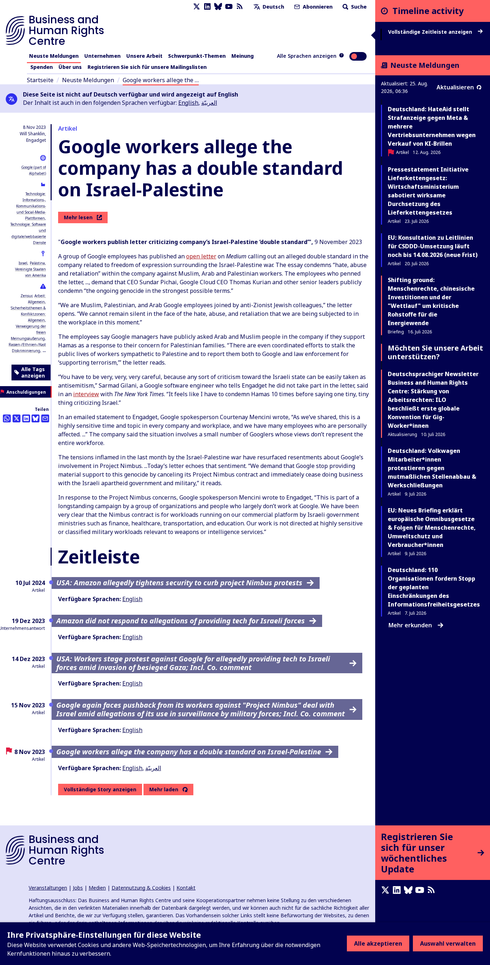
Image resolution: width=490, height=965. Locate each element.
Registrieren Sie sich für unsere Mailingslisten (147, 67)
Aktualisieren (455, 87)
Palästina (37, 263)
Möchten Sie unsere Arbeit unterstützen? (435, 352)
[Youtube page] (229, 6)
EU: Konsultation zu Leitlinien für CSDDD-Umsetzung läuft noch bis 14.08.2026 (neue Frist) (432, 246)
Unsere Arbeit (144, 55)
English (188, 103)
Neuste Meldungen (54, 55)
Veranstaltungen (48, 887)
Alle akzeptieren (378, 943)
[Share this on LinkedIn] (26, 418)
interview (86, 394)
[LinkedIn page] (207, 6)
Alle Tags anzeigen (33, 372)
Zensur (26, 295)
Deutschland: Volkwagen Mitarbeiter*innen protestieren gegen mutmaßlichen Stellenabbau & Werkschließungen (432, 468)
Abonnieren (317, 6)
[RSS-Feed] (239, 6)
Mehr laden (163, 789)
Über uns (70, 67)
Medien (97, 887)
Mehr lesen (78, 217)
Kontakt (185, 887)
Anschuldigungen (26, 392)
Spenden (41, 67)
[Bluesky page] (218, 6)
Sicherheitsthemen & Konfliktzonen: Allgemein (28, 314)
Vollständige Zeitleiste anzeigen (430, 32)
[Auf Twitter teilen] (16, 418)
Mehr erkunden (410, 625)
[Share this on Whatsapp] (7, 418)
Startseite (40, 80)
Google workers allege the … (161, 80)
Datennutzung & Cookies (141, 887)
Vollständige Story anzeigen (100, 789)
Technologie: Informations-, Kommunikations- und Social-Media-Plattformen (31, 206)
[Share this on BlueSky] (35, 418)
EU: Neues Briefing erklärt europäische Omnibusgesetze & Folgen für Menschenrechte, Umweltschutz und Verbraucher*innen (432, 527)
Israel (23, 263)
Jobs (78, 887)
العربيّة (209, 103)
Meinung (242, 55)
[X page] (196, 6)
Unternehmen (102, 55)
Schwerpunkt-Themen (197, 55)
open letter (201, 256)
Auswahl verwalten (448, 943)
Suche (358, 6)
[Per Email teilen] (45, 418)
